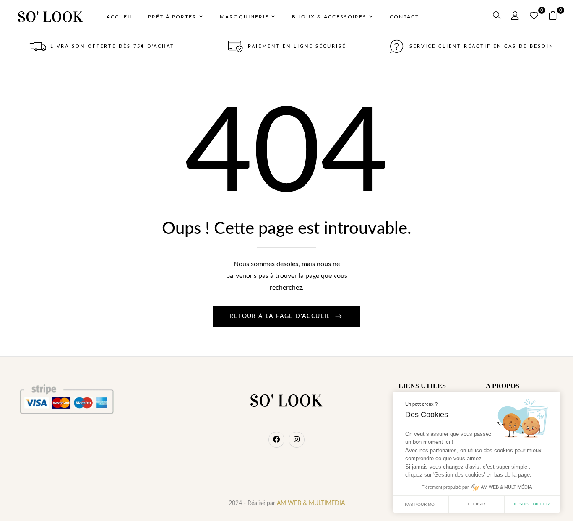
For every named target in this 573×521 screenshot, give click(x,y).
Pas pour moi (420, 504)
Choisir (476, 504)
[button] (556, 17)
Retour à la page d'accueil (280, 316)
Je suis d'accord (532, 504)
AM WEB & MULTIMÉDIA (311, 503)
